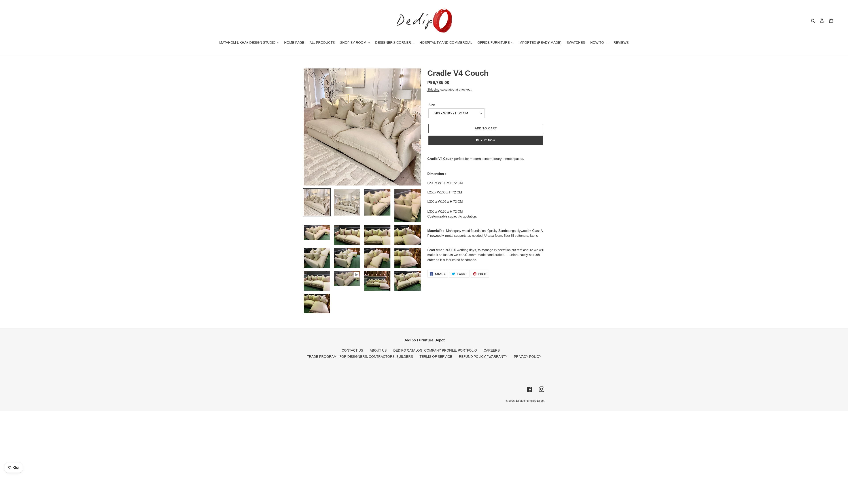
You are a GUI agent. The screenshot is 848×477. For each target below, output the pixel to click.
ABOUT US (378, 350)
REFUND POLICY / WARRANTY (483, 356)
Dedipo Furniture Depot (530, 400)
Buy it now (486, 140)
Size (431, 105)
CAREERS (492, 350)
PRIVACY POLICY (527, 356)
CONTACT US (352, 350)
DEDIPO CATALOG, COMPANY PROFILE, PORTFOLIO (435, 350)
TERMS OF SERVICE (436, 356)
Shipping (433, 89)
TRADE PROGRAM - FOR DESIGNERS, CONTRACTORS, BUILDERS (360, 356)
